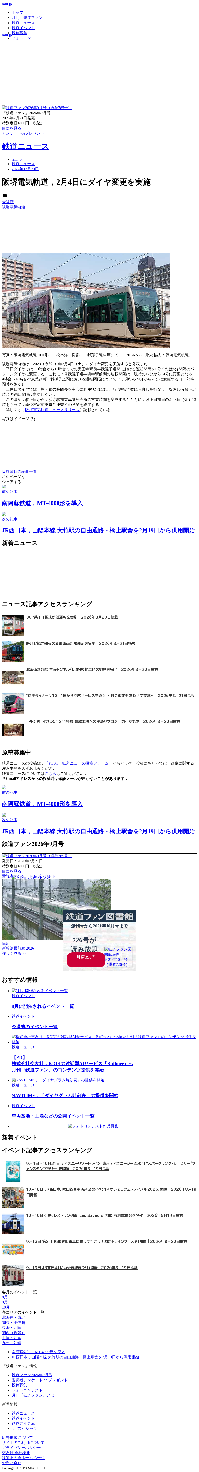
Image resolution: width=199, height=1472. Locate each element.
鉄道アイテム (23, 1423)
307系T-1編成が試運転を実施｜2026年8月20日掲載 (72, 617)
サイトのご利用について (23, 1442)
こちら (50, 773)
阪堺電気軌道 (13, 207)
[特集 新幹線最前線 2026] (56, 939)
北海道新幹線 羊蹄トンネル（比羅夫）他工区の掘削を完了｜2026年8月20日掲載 (92, 669)
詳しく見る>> (14, 953)
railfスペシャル (24, 1428)
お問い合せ (11, 1463)
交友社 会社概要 (16, 1453)
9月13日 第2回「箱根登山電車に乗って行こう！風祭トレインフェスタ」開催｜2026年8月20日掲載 (106, 1241)
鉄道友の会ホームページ (23, 1458)
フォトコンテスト (27, 1390)
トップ (17, 12)
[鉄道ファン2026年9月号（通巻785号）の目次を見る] (37, 108)
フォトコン (21, 38)
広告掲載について (17, 1437)
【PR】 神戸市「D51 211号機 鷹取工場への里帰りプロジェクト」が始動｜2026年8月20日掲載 (103, 721)
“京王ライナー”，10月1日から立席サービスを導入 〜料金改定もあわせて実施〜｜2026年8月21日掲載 (110, 695)
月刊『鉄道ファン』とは (33, 1395)
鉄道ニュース (23, 23)
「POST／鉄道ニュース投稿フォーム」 (79, 763)
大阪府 (8, 202)
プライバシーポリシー (21, 1448)
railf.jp (7, 4)
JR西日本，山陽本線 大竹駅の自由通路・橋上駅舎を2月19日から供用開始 (75, 1357)
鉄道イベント (23, 28)
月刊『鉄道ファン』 (29, 18)
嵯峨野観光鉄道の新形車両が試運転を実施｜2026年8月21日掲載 (80, 643)
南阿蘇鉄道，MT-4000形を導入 (38, 1352)
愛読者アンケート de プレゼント (40, 1380)
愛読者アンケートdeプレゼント (29, 876)
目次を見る (11, 871)
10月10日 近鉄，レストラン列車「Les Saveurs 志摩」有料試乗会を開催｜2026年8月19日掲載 (104, 1215)
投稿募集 (19, 33)
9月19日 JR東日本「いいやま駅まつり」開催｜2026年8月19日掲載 (82, 1268)
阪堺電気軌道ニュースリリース (52, 410)
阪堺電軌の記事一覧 (19, 471)
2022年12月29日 (25, 169)
